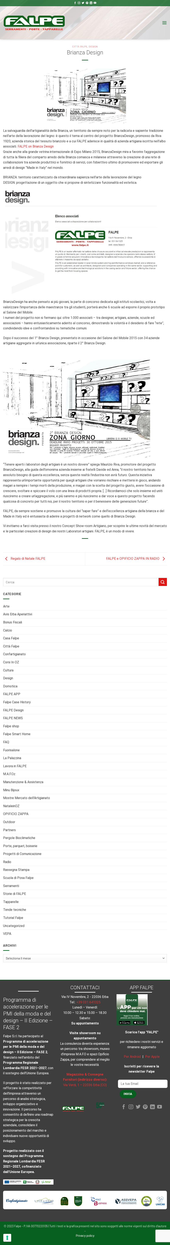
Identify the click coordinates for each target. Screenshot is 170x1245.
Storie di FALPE (14, 894)
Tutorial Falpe (13, 918)
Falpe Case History (17, 702)
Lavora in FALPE (15, 766)
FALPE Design (13, 710)
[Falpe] (34, 22)
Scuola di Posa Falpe (18, 878)
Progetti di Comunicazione (22, 854)
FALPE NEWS (13, 718)
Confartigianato (14, 654)
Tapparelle (11, 902)
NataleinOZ (11, 806)
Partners (9, 830)
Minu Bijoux (11, 790)
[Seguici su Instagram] (79, 3)
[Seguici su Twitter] (83, 3)
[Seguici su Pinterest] (87, 3)
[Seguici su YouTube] (95, 3)
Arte (6, 606)
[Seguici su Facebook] (75, 3)
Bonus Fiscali (12, 622)
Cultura (8, 670)
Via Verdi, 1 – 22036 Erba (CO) (85, 1085)
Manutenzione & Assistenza (23, 782)
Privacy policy (85, 1236)
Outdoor (9, 822)
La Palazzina (12, 758)
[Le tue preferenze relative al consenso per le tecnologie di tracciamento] (7, 1238)
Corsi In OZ (11, 662)
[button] (164, 23)
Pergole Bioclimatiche (19, 838)
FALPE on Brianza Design (36, 146)
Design (8, 678)
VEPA (7, 934)
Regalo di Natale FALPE (27, 559)
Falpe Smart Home (16, 734)
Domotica (10, 686)
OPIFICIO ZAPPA (15, 814)
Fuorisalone (11, 750)
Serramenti (11, 886)
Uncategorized (13, 926)
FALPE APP (11, 694)
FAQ (6, 742)
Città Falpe (11, 646)
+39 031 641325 (88, 1002)
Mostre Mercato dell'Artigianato (26, 798)
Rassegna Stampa (16, 870)
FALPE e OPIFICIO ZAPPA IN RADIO (133, 559)
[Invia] (163, 582)
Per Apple (152, 1057)
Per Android (132, 1057)
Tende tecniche (14, 910)
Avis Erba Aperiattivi (17, 614)
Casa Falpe (11, 638)
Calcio (7, 630)
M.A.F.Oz (9, 774)
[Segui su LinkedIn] (91, 3)
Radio (7, 862)
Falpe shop (11, 726)
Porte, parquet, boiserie (20, 846)
